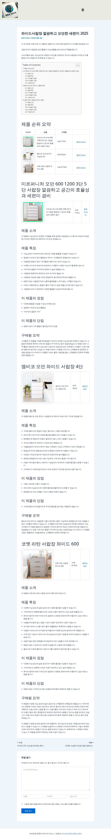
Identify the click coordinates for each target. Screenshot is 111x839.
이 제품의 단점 (32, 81)
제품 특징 (30, 76)
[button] (83, 10)
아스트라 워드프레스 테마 (72, 833)
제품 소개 (30, 74)
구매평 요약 (31, 83)
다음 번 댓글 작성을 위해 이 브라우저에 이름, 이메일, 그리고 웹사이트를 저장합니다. (52, 804)
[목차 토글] (76, 65)
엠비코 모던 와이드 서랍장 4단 (34, 85)
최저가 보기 (81, 142)
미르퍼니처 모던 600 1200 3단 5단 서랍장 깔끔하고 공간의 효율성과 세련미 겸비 (51, 71)
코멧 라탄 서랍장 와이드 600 (34, 100)
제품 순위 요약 (29, 68)
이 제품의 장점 (32, 78)
